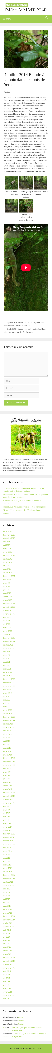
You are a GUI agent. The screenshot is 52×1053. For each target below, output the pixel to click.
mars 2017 (7, 823)
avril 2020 (6, 703)
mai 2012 (6, 999)
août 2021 (7, 652)
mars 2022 (7, 627)
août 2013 (7, 971)
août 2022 (7, 617)
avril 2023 (6, 590)
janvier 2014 (7, 954)
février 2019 (7, 751)
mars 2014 (7, 947)
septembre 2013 (9, 968)
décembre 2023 (9, 576)
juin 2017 (6, 813)
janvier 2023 (7, 600)
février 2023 (7, 597)
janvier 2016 (7, 872)
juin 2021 (6, 658)
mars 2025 (7, 548)
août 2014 (7, 930)
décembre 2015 (9, 875)
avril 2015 (6, 902)
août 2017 (7, 806)
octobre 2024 (8, 559)
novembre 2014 (9, 920)
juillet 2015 (7, 892)
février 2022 (7, 631)
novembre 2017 (9, 796)
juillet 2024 (7, 562)
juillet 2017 (7, 810)
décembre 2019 (9, 717)
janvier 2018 (7, 789)
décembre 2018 (9, 758)
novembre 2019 (9, 720)
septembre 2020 (9, 686)
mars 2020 (7, 707)
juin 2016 (6, 854)
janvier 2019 (7, 755)
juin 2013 (6, 978)
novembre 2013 (9, 961)
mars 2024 (7, 569)
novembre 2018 (9, 762)
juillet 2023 (7, 583)
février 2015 (7, 909)
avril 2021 (6, 665)
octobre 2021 (8, 645)
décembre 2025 (9, 535)
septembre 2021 (9, 648)
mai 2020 (6, 700)
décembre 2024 (9, 555)
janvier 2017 (7, 830)
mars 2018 (7, 782)
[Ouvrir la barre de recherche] (46, 17)
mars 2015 (7, 906)
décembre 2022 (9, 603)
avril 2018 (6, 779)
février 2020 (7, 710)
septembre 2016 (9, 844)
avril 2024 (6, 566)
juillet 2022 (7, 621)
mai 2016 (6, 858)
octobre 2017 (8, 799)
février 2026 (7, 531)
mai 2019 (6, 741)
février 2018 (7, 786)
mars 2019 (7, 748)
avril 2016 (6, 861)
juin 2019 (6, 737)
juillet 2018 (7, 772)
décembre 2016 (9, 834)
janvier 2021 (7, 676)
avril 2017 (6, 820)
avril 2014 (6, 944)
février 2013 (7, 992)
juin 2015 (6, 895)
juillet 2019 (7, 734)
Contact (21, 1017)
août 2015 (7, 889)
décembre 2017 (9, 792)
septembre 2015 (9, 885)
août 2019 (7, 731)
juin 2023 (6, 586)
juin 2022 (6, 624)
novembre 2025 (9, 538)
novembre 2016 (9, 837)
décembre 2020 (9, 679)
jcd (4, 1027)
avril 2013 (6, 985)
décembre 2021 (9, 638)
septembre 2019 (9, 727)
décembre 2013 (9, 957)
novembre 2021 (9, 641)
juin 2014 (6, 937)
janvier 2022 (7, 634)
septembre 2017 (9, 803)
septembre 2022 (9, 614)
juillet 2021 (7, 655)
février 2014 (7, 950)
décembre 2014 (9, 916)
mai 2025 (6, 545)
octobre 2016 (8, 841)
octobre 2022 (8, 610)
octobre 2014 (8, 923)
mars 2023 (7, 593)
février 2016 (7, 868)
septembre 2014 (9, 926)
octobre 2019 (8, 724)
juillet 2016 (7, 851)
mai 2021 (6, 662)
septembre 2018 (9, 765)
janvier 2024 (7, 572)
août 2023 (7, 579)
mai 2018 (6, 775)
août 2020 (7, 689)
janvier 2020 (7, 713)
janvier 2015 (7, 913)
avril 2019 (6, 744)
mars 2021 (7, 669)
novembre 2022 (9, 607)
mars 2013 (7, 988)
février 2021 (7, 672)
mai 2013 (6, 981)
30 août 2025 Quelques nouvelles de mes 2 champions (24, 507)
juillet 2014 (7, 933)
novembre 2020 (9, 682)
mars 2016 (7, 865)
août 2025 (7, 542)
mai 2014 (6, 940)
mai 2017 (6, 817)
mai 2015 (6, 899)
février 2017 (7, 827)
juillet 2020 (7, 693)
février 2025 (7, 552)
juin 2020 (6, 696)
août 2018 (7, 768)
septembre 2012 (9, 995)
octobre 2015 (8, 882)
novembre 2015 (9, 878)
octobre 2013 (8, 964)
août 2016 (7, 847)
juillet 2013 (7, 975)
